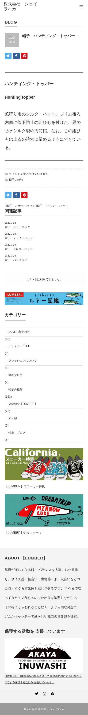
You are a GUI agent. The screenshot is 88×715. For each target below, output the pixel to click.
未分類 (12, 418)
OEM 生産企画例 (19, 331)
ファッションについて (22, 360)
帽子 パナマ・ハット (21, 206)
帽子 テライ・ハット (19, 238)
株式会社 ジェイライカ (52, 709)
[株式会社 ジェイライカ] (21, 7)
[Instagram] (44, 692)
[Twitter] (36, 692)
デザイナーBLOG (19, 346)
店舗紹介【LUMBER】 (22, 404)
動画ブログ (15, 375)
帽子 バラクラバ (16, 260)
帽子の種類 (16, 179)
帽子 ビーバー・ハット (52, 206)
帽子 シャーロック (17, 227)
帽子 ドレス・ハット (19, 249)
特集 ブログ (16, 432)
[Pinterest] (52, 692)
